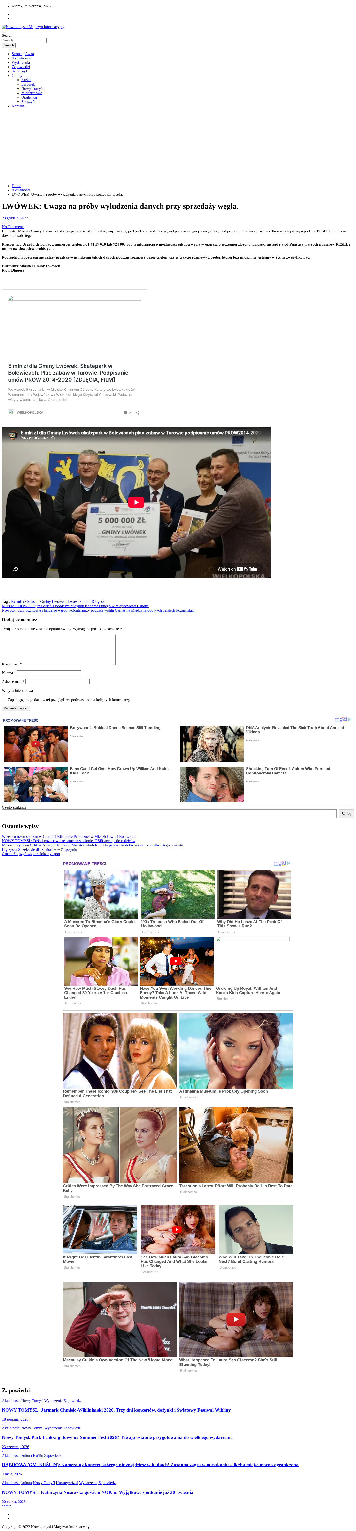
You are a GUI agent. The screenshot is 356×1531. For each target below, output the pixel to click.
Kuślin (26, 80)
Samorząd (19, 71)
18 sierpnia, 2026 (15, 1419)
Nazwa (9, 673)
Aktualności (21, 58)
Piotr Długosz (93, 601)
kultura (26, 1455)
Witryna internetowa (17, 690)
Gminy (17, 75)
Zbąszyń (27, 102)
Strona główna (23, 54)
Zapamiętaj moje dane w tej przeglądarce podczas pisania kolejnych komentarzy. (69, 700)
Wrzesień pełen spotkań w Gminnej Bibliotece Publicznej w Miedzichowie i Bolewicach (69, 836)
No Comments (13, 227)
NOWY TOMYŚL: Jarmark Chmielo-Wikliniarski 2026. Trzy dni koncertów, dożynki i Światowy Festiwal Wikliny (116, 1410)
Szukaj (346, 814)
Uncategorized (67, 1483)
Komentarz (12, 664)
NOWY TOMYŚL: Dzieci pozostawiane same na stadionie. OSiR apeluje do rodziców (68, 841)
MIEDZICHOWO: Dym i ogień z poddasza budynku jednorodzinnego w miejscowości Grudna (75, 606)
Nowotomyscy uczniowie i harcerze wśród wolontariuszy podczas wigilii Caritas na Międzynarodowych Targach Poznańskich (98, 610)
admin (6, 222)
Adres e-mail (13, 681)
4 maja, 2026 (12, 1474)
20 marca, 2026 (14, 1502)
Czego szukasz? (14, 807)
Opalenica (29, 97)
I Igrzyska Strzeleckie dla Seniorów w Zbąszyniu (39, 849)
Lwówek (28, 84)
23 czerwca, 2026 (15, 1447)
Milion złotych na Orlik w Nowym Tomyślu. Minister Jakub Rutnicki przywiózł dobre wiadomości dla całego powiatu (92, 845)
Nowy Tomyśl (32, 89)
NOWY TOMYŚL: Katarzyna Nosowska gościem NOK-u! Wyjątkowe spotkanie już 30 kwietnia (97, 1492)
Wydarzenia (21, 62)
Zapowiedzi (21, 67)
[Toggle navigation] (4, 32)
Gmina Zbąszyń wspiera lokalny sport (31, 854)
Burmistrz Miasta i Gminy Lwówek (38, 601)
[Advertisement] (178, 146)
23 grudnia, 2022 (15, 218)
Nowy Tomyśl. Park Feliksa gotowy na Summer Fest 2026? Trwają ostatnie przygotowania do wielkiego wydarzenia (117, 1437)
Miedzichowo (31, 93)
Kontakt (18, 106)
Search (7, 35)
